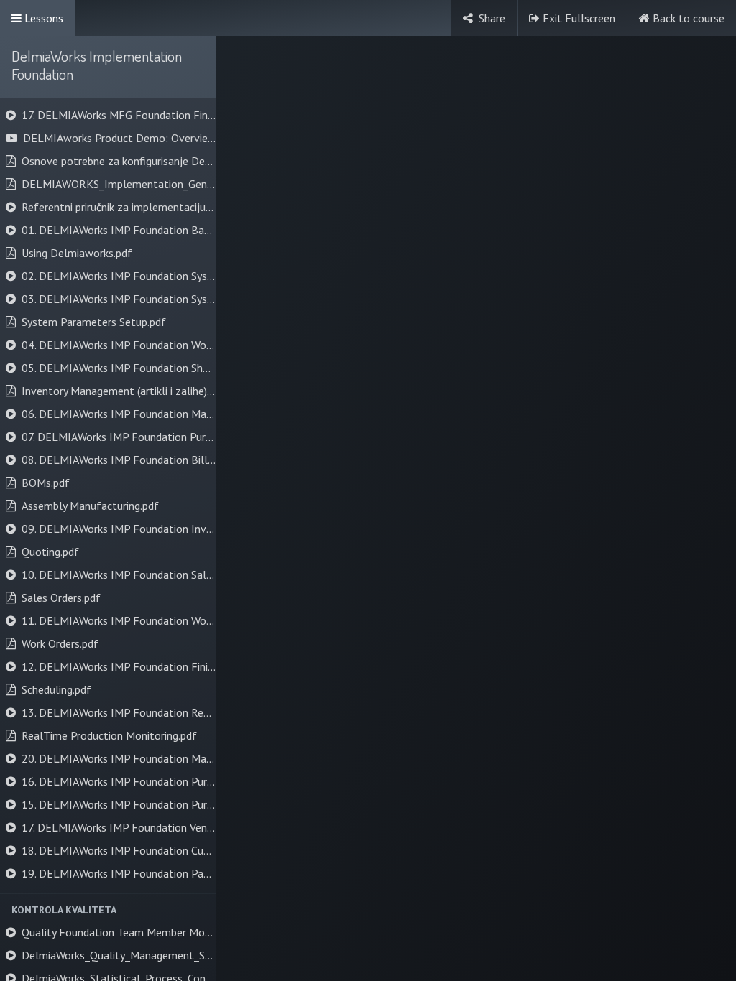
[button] (108, 910)
